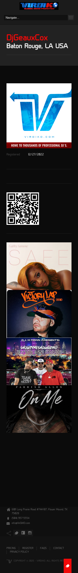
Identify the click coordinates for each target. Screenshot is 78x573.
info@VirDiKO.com (21, 523)
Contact (58, 548)
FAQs (43, 548)
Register (27, 548)
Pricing (11, 548)
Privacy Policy (19, 552)
